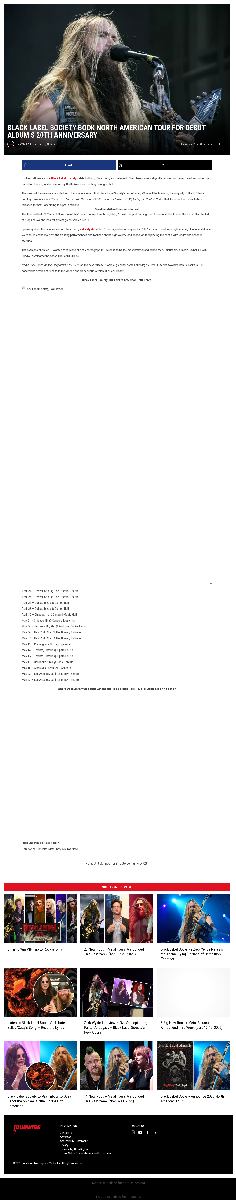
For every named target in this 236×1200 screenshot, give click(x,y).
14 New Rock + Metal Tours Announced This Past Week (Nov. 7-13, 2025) (114, 1098)
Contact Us (66, 1132)
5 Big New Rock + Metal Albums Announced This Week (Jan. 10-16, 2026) (192, 1025)
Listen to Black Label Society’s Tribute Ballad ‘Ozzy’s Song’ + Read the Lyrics (36, 1025)
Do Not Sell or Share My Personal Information (86, 1153)
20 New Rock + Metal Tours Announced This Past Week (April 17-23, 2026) (114, 951)
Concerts (42, 848)
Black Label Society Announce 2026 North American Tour (192, 1098)
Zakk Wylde (87, 229)
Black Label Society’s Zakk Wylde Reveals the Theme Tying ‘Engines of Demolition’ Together (192, 954)
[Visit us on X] (156, 1132)
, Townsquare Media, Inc (46, 1163)
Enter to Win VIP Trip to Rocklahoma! (35, 949)
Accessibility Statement (74, 1140)
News (75, 848)
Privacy (64, 1145)
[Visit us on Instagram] (134, 1132)
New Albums (63, 848)
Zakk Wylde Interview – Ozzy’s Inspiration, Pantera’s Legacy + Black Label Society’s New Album (115, 1028)
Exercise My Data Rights (74, 1149)
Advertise (65, 1136)
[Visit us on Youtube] (141, 1132)
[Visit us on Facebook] (149, 1132)
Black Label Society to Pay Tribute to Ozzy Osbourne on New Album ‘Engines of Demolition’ (39, 1101)
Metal (51, 848)
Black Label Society (64, 178)
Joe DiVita (20, 144)
